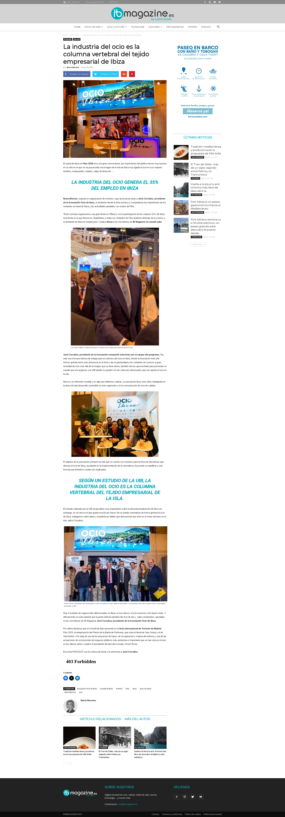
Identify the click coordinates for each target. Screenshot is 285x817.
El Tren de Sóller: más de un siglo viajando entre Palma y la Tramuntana (113, 754)
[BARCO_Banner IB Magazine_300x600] (197, 126)
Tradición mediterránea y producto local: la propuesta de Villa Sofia (206, 150)
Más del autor (137, 719)
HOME (77, 26)
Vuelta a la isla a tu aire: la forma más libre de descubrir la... (205, 187)
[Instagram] (210, 2)
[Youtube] (219, 2)
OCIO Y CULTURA (115, 26)
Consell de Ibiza (106, 688)
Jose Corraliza (145, 688)
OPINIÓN (192, 26)
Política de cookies (193, 814)
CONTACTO (113, 2)
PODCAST (206, 26)
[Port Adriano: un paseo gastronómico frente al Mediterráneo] (181, 207)
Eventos (119, 688)
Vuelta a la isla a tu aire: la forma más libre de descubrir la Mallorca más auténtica (150, 754)
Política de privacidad (213, 814)
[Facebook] (205, 2)
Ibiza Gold (75, 35)
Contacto (155, 814)
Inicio (65, 35)
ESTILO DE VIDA (92, 26)
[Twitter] (214, 2)
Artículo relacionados (100, 719)
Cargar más (197, 244)
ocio (81, 692)
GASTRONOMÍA (70, 748)
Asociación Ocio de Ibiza (87, 688)
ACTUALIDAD (67, 39)
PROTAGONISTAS (175, 26)
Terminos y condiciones (172, 814)
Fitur (127, 688)
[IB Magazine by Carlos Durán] (142, 14)
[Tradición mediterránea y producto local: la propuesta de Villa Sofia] (79, 738)
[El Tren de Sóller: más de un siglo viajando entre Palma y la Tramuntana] (115, 738)
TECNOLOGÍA (137, 26)
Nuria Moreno (73, 67)
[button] (218, 26)
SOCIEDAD (103, 748)
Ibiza (135, 688)
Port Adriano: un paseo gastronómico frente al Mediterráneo (205, 205)
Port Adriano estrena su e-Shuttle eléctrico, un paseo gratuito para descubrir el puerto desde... (206, 226)
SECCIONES (154, 26)
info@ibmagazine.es (127, 804)
